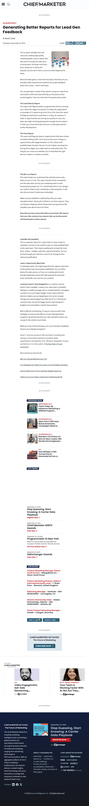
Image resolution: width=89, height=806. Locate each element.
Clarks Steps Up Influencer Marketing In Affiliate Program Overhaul (49, 409)
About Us (37, 759)
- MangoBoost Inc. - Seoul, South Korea (44, 572)
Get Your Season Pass (36, 546)
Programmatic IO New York (43, 538)
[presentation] (32, 408)
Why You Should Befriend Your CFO (33, 359)
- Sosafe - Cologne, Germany (44, 611)
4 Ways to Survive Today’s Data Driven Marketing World (41, 377)
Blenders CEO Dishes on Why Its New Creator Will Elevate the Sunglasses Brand (49, 440)
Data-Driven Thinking (69, 682)
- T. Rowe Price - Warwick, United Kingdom (44, 583)
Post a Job (33, 620)
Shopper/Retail (44, 404)
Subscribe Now (43, 646)
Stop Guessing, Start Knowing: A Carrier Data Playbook (41, 512)
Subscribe (48, 756)
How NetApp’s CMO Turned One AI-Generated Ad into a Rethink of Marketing (48, 455)
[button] (3, 4)
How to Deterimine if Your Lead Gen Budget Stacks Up (40, 371)
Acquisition (9, 23)
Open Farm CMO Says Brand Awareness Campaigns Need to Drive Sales (48, 424)
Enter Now (31, 531)
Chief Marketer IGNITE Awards (39, 527)
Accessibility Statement (43, 767)
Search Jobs (50, 620)
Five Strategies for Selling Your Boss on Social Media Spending (44, 365)
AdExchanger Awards (39, 554)
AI (39, 449)
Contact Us (48, 759)
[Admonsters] (22, 694)
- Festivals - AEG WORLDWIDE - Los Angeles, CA (44, 592)
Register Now (32, 517)
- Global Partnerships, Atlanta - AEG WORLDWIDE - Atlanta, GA (43, 602)
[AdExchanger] (68, 694)
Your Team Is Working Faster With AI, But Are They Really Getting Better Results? (72, 690)
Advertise (37, 756)
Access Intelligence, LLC (39, 793)
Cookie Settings (40, 761)
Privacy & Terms (40, 764)
